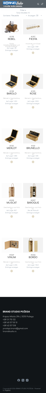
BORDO (33, 257)
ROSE (33, 93)
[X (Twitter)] (23, 380)
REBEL (11, 39)
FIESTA (33, 39)
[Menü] (42, 4)
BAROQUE (33, 203)
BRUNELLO (33, 148)
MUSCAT (12, 203)
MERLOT (12, 148)
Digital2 (7, 390)
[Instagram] (27, 380)
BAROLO (12, 93)
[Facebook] (18, 380)
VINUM (11, 257)
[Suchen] (38, 4)
